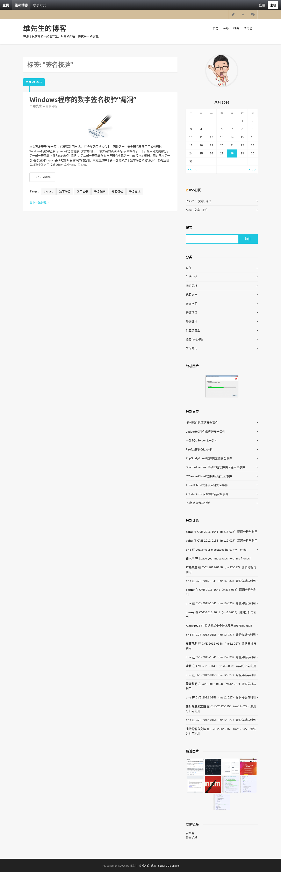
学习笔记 (191, 348)
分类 (226, 28)
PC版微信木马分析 (198, 503)
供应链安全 (193, 330)
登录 (262, 5)
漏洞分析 (51, 106)
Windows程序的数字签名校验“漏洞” (82, 99)
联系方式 (39, 5)
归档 (236, 28)
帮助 (153, 865)
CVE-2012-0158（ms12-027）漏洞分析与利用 (227, 540)
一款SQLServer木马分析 (201, 440)
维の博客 (21, 5)
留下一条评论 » (39, 202)
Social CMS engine (169, 865)
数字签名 (65, 191)
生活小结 (191, 276)
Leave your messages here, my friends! (221, 549)
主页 (5, 5)
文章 (201, 201)
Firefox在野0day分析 (199, 449)
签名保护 (100, 191)
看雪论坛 (191, 837)
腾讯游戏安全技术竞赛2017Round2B (228, 625)
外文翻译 (191, 321)
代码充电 (191, 294)
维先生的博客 (44, 28)
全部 (189, 268)
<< (190, 169)
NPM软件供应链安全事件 (202, 422)
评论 (208, 201)
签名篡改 (134, 191)
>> (254, 169)
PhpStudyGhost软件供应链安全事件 (209, 458)
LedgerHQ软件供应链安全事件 (205, 431)
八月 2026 (221, 102)
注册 (272, 5)
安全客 (190, 833)
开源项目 (191, 312)
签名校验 (117, 191)
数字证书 (82, 191)
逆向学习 (191, 303)
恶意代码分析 (194, 339)
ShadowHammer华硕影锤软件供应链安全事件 (215, 467)
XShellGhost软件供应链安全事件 (207, 485)
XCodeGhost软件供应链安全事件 (207, 494)
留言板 (248, 28)
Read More (42, 177)
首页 (215, 28)
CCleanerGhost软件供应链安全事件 (209, 476)
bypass (48, 191)
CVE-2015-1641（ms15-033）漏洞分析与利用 (227, 531)
